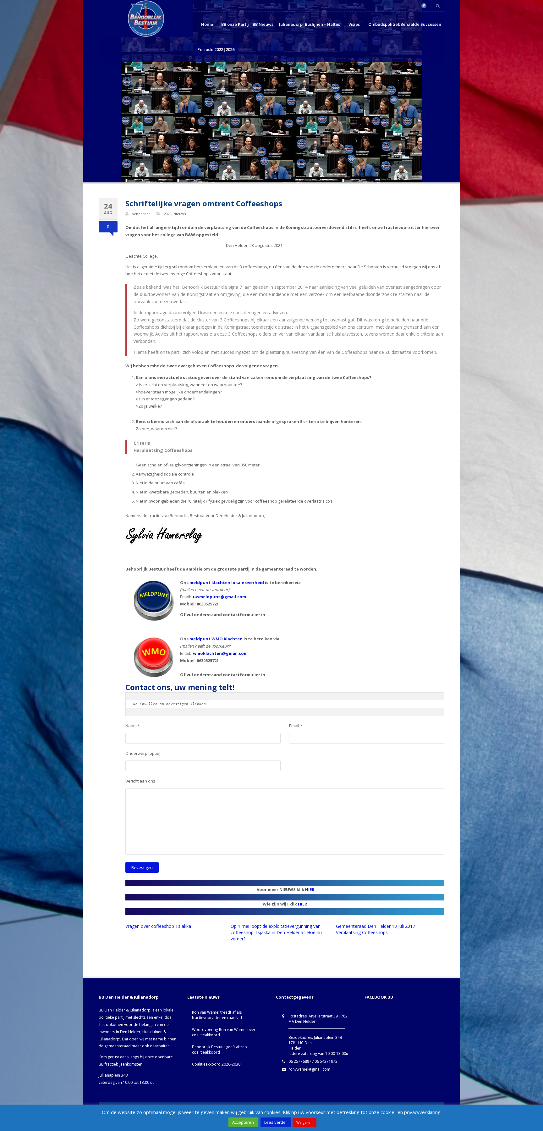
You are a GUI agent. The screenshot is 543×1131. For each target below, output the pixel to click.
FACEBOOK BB (379, 997)
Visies (354, 24)
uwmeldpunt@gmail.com (219, 596)
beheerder (141, 213)
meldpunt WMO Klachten (216, 639)
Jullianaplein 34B (113, 1075)
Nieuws (179, 213)
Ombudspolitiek (384, 24)
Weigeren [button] (304, 1122)
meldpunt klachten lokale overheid (226, 582)
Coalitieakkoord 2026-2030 (216, 1064)
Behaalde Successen (420, 24)
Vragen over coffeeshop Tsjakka (158, 926)
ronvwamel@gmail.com (309, 1069)
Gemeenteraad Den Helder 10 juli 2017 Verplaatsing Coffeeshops (375, 929)
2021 (168, 213)
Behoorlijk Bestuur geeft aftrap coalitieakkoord (219, 1049)
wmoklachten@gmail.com (220, 653)
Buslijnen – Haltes (322, 24)
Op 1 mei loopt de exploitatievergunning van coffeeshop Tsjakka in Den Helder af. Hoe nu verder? (276, 932)
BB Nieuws (263, 24)
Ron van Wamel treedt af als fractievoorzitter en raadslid (217, 1015)
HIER (309, 889)
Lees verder (275, 1122)
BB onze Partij (235, 24)
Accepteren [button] (243, 1122)
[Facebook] (423, 5)
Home (207, 24)
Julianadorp (291, 24)
